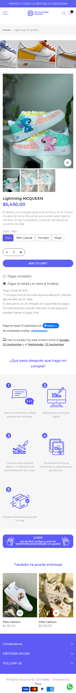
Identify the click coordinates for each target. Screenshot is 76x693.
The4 (38, 684)
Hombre (43, 238)
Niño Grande (24, 238)
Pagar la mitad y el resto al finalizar (33, 283)
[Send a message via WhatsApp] (69, 686)
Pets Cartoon (11, 621)
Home (6, 30)
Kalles (45, 679)
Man (8, 238)
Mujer (58, 238)
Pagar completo (20, 276)
